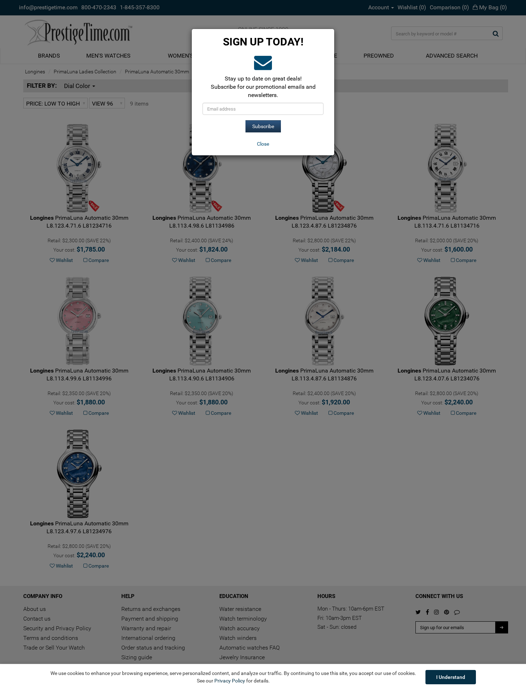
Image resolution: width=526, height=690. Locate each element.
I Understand (450, 677)
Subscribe (263, 126)
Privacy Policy (229, 681)
